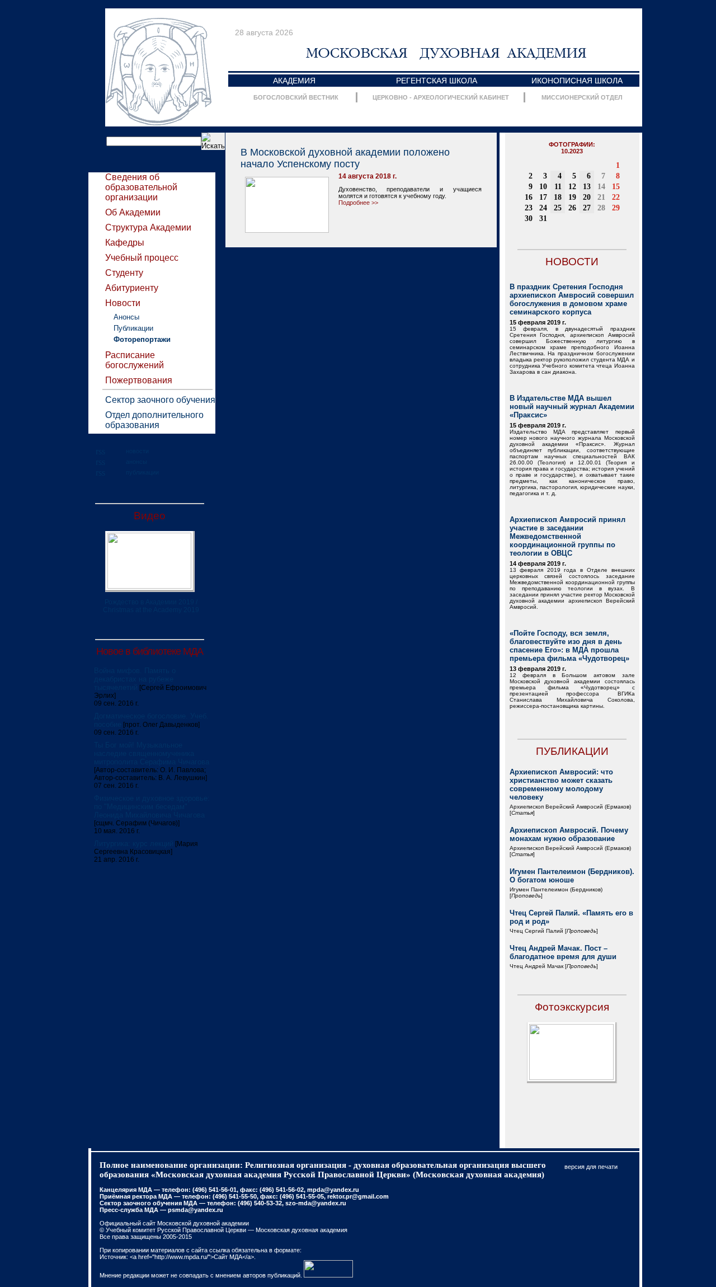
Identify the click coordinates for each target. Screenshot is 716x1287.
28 (601, 208)
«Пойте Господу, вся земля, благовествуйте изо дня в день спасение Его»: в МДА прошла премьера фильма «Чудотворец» (569, 646)
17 (543, 197)
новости (137, 451)
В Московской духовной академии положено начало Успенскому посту (345, 158)
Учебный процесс (141, 257)
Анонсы (126, 317)
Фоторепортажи (142, 339)
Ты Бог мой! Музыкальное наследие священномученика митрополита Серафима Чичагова (151, 753)
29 (616, 208)
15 (616, 186)
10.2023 (572, 151)
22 (616, 197)
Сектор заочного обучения (160, 400)
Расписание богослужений (134, 360)
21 (601, 197)
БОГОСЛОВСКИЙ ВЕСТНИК (295, 97)
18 (558, 197)
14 (601, 186)
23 (529, 208)
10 (543, 186)
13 (587, 186)
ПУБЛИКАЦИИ (572, 751)
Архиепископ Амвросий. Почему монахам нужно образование (569, 834)
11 (558, 186)
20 (587, 197)
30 (529, 218)
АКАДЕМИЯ (294, 80)
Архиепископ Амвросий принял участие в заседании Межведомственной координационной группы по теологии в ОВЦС (567, 536)
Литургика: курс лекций (133, 843)
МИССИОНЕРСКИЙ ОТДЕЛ (582, 97)
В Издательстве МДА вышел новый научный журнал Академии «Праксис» (572, 406)
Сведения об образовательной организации (141, 187)
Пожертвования (138, 380)
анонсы (136, 461)
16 (529, 197)
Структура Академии (148, 227)
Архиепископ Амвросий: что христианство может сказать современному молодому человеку (561, 784)
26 (572, 208)
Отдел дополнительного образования (154, 420)
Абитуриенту (131, 288)
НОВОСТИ (572, 261)
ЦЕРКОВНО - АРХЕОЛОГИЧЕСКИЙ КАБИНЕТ (441, 97)
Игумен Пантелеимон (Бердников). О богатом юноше (572, 875)
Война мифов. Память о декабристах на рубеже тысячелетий (135, 679)
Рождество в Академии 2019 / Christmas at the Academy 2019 (151, 606)
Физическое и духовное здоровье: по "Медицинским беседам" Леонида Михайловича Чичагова (152, 806)
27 (587, 208)
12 (572, 186)
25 (558, 208)
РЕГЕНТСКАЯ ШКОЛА (436, 80)
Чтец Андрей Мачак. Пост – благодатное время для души (563, 952)
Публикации (133, 328)
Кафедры (124, 242)
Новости (122, 303)
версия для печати (591, 1166)
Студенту (124, 273)
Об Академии (133, 212)
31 (543, 218)
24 (543, 208)
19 (572, 197)
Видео (150, 516)
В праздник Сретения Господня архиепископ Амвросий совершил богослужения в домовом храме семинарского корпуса (572, 299)
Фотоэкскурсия (572, 1007)
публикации (142, 472)
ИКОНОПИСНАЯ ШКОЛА (577, 80)
